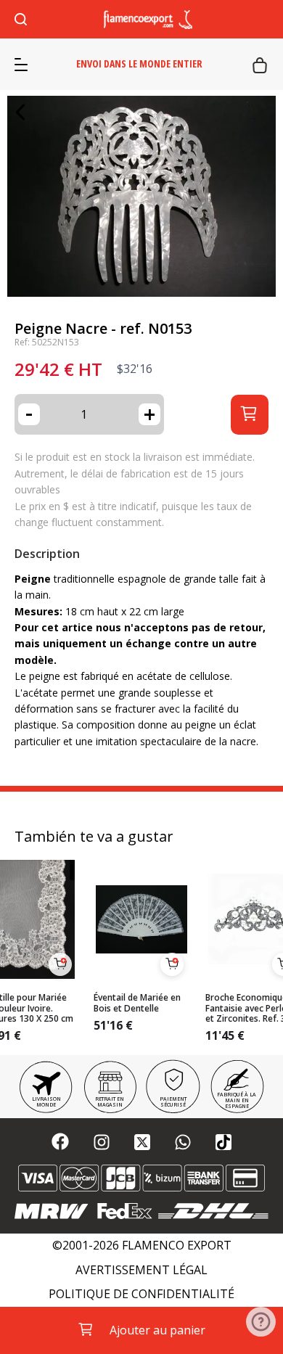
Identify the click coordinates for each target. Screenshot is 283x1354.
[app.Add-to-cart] (60, 964)
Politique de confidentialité (141, 1294)
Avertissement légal (141, 1270)
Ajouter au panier (157, 1330)
